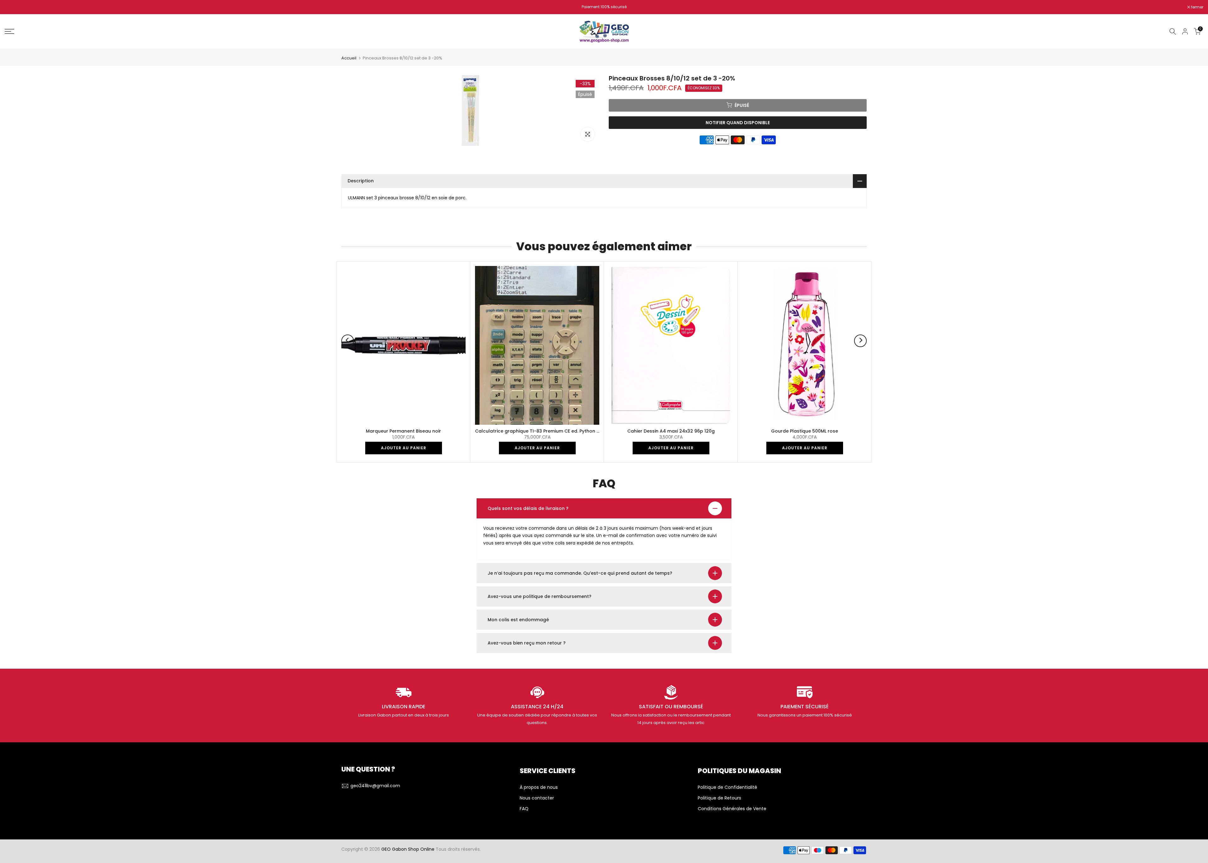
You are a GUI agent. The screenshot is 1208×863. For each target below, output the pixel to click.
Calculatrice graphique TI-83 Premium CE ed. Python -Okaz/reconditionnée (561, 431)
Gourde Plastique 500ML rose (804, 431)
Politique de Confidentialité (727, 787)
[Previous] (347, 341)
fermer (14, 7)
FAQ (524, 809)
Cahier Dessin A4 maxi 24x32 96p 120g (671, 431)
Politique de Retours (719, 798)
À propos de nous (539, 787)
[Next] (860, 341)
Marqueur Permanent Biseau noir (403, 431)
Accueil (348, 58)
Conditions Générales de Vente (732, 809)
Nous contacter (537, 798)
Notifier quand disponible (738, 122)
